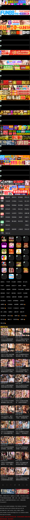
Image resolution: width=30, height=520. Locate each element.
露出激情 (14, 221)
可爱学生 (20, 213)
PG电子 (2, 285)
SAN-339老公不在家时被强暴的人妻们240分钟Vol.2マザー (7, 402)
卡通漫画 (8, 221)
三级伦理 (8, 201)
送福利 (19, 285)
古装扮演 (8, 213)
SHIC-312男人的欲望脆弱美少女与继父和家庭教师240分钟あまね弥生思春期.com (7, 357)
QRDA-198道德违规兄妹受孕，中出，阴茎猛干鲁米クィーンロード (7, 464)
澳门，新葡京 (4, 312)
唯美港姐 (20, 205)
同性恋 (26, 225)
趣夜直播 (14, 297)
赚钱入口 (10, 319)
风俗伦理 (27, 229)
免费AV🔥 (23, 319)
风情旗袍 (8, 217)
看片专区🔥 (3, 319)
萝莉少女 (27, 197)
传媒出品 (8, 225)
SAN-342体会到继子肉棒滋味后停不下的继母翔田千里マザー (7, 371)
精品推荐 (8, 197)
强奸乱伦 (14, 197)
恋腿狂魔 (27, 213)
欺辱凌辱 (8, 209)
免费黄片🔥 (22, 304)
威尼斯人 (3, 282)
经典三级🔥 (10, 315)
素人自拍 (27, 201)
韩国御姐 (14, 205)
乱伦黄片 (3, 297)
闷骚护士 (27, 217)
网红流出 (20, 209)
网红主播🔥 (3, 323)
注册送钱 (8, 285)
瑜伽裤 (20, 217)
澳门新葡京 (3, 300)
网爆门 (26, 221)
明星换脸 (14, 217)
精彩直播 (3, 293)
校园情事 (14, 229)
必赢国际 (8, 289)
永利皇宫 (22, 300)
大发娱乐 (10, 300)
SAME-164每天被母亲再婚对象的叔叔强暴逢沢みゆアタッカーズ (7, 386)
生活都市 (8, 229)
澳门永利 (25, 282)
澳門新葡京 (15, 300)
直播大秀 (22, 312)
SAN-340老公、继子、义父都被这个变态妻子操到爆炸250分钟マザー (7, 418)
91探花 (14, 209)
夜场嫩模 (20, 297)
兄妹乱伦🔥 (24, 315)
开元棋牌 (14, 282)
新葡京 (24, 285)
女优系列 (14, 213)
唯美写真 (20, 221)
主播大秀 (19, 293)
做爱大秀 (16, 312)
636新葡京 (10, 304)
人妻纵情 (20, 229)
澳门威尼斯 (3, 315)
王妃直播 (25, 293)
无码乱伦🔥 (3, 308)
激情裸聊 (16, 304)
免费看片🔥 (3, 304)
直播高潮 (27, 289)
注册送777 (14, 285)
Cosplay (20, 201)
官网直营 (19, 282)
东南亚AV (27, 205)
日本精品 (14, 201)
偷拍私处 (8, 297)
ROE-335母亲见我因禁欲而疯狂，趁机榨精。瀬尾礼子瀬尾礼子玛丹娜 (7, 449)
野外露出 (27, 209)
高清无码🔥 (16, 319)
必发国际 (26, 297)
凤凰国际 (14, 289)
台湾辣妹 (8, 205)
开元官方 (10, 308)
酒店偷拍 (14, 293)
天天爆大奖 (16, 308)
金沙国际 (22, 308)
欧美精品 (20, 197)
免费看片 (10, 312)
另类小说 (8, 233)
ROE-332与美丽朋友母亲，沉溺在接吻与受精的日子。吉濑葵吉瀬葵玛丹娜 (7, 434)
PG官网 (8, 282)
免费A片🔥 (17, 315)
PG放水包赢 (21, 289)
